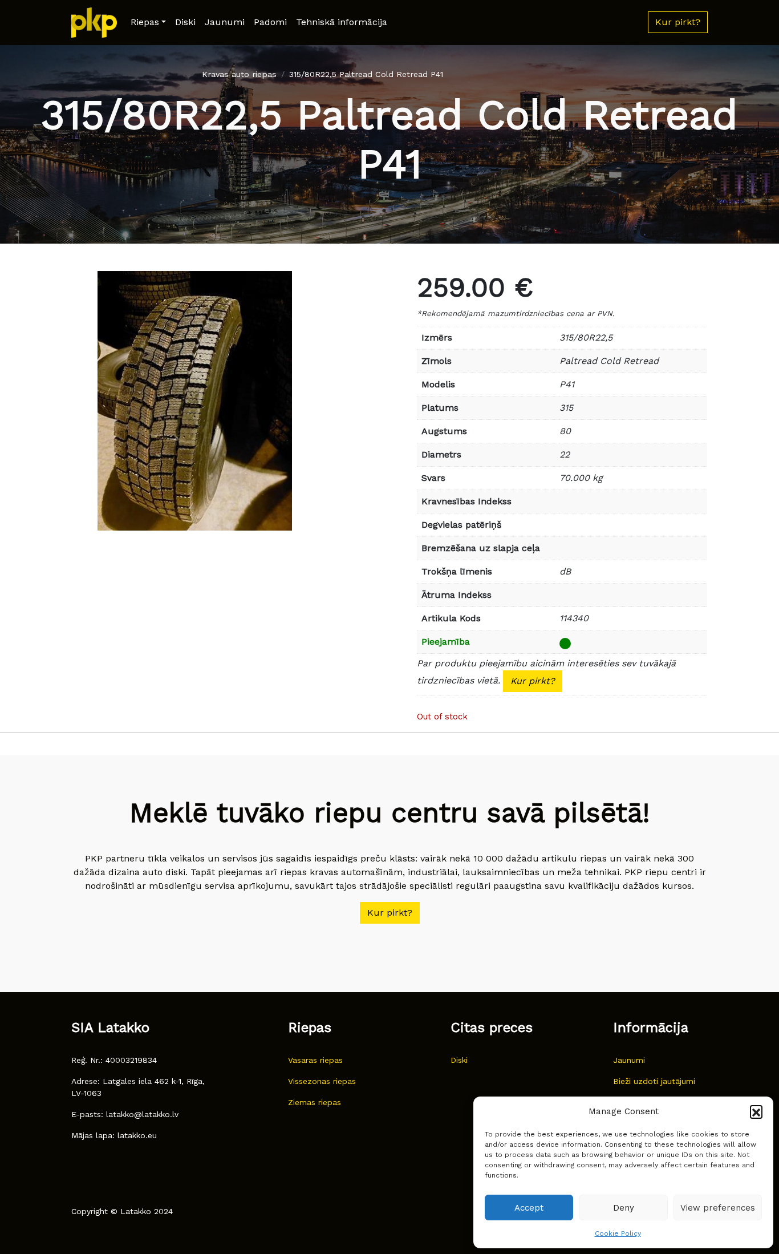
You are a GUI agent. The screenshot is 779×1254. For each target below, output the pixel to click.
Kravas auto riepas (239, 74)
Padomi (270, 22)
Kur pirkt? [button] (677, 22)
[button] (756, 1111)
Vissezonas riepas (322, 1081)
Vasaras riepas (315, 1060)
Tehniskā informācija (341, 22)
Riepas (145, 22)
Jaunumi (225, 22)
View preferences (717, 1208)
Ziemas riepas (314, 1102)
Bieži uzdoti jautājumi (654, 1081)
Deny (623, 1208)
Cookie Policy (618, 1233)
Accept (528, 1208)
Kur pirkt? (532, 680)
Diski (185, 22)
